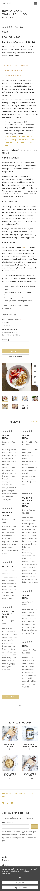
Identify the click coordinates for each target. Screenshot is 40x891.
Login (4, 857)
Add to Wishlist (15, 357)
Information (19, 793)
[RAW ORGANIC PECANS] (30, 763)
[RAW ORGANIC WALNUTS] (10, 733)
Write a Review (11, 697)
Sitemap (5, 865)
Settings (20, 878)
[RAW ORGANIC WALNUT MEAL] (10, 763)
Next (19, 706)
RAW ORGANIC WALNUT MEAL (10, 775)
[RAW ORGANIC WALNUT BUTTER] (30, 733)
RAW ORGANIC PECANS (30, 775)
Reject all (20, 882)
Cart (4, 796)
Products (6, 793)
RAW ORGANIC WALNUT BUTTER (30, 745)
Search (31, 793)
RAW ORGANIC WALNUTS (10, 745)
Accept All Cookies (20, 887)
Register (5, 860)
